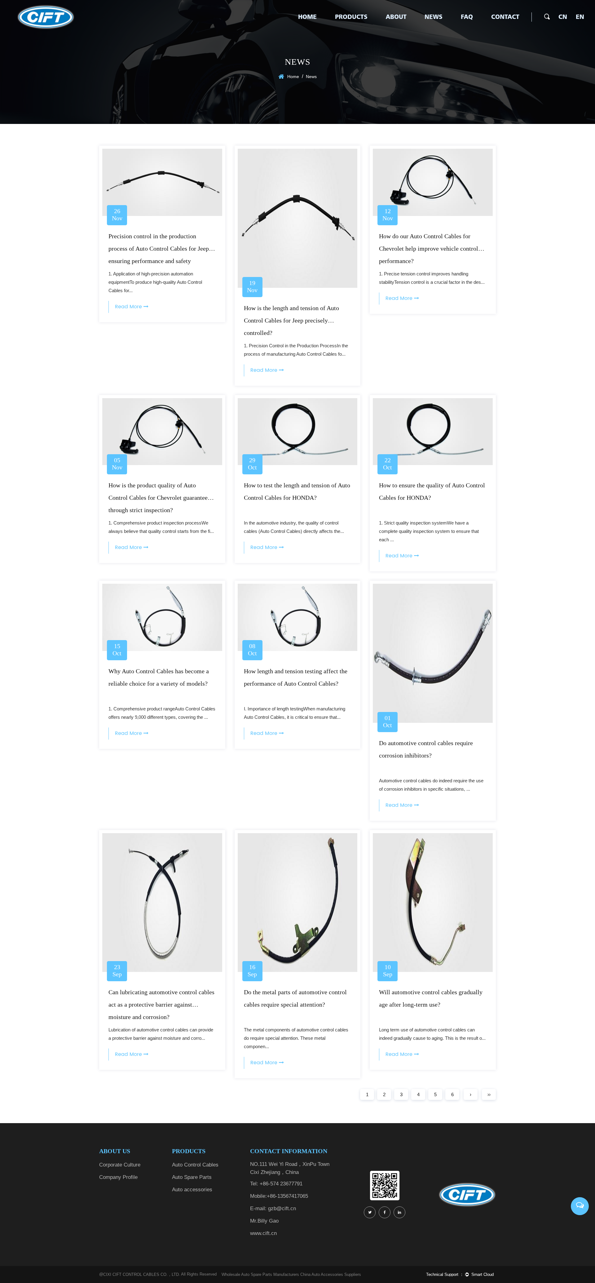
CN (562, 16)
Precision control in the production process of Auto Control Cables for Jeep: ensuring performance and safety (159, 248)
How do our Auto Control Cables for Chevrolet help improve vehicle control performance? (428, 248)
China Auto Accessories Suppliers (330, 1274)
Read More (129, 307)
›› (489, 1094)
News (434, 16)
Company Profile (118, 1177)
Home (307, 16)
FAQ (467, 16)
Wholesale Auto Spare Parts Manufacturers (260, 1274)
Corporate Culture (119, 1165)
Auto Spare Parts (192, 1177)
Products (351, 16)
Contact (505, 16)
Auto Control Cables (195, 1165)
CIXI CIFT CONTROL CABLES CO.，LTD (141, 1274)
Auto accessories (192, 1190)
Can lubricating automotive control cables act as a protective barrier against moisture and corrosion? (161, 1004)
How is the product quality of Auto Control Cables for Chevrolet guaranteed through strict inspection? (159, 497)
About (396, 16)
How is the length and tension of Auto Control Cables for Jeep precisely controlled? (291, 320)
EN (580, 16)
